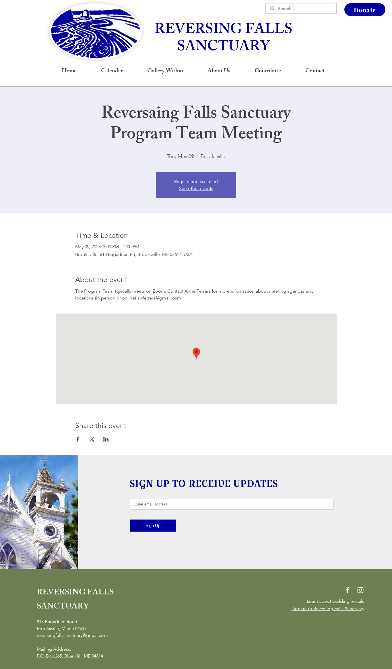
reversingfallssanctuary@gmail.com (72, 635)
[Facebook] (348, 590)
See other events (196, 188)
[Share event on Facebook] (78, 439)
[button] (218, 71)
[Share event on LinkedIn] (106, 439)
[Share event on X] (92, 439)
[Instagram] (360, 590)
